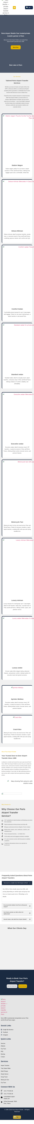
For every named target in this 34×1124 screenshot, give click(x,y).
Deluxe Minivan (17, 231)
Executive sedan (17, 444)
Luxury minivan (17, 600)
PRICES (3, 1046)
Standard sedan (17, 374)
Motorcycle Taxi (17, 522)
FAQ (2, 1051)
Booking (3, 1054)
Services (3, 1043)
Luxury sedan (17, 668)
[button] (14, 7)
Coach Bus (17, 729)
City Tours (3, 1048)
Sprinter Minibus (17, 699)
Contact (3, 1056)
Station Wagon (17, 165)
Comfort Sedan (17, 309)
